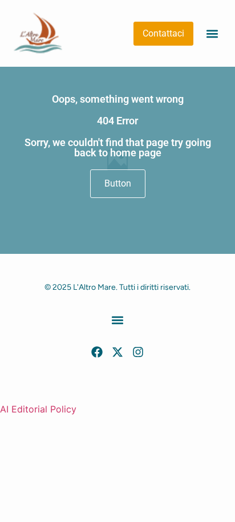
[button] (211, 33)
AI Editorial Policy (38, 409)
